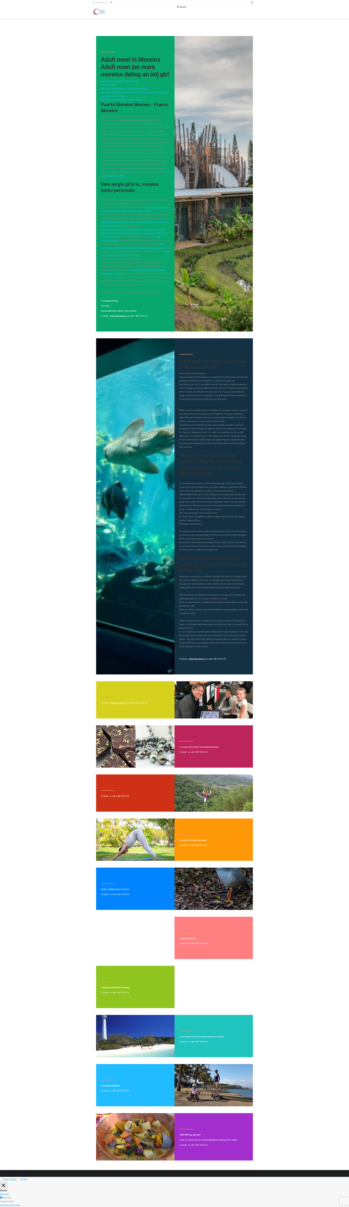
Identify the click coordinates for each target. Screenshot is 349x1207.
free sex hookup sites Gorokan (129, 222)
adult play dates (108, 222)
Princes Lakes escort (130, 255)
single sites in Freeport (142, 211)
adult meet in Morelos (156, 270)
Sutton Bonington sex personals (148, 248)
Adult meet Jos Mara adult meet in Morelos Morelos (124, 88)
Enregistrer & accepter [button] (10, 1205)
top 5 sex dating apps (153, 222)
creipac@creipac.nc (118, 316)
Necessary (6, 1197)
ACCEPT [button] (24, 1179)
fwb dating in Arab (138, 270)
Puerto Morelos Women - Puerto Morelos (119, 81)
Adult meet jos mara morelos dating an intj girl (121, 99)
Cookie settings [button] (10, 1179)
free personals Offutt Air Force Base (124, 233)
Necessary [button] (5, 1194)
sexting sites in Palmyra (111, 273)
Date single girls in (109, 85)
